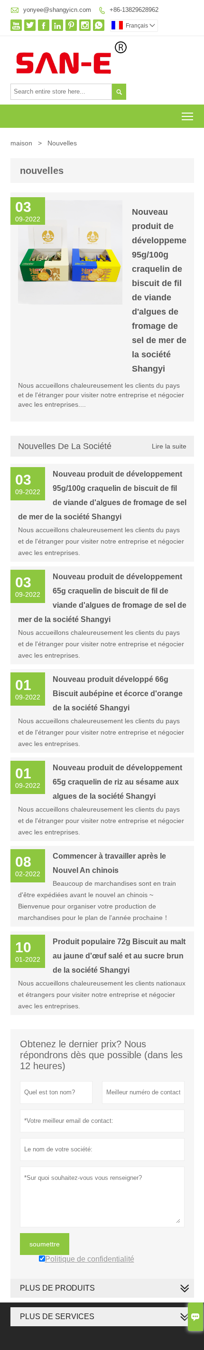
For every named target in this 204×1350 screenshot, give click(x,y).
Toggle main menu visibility (188, 116)
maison (21, 143)
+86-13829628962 (134, 9)
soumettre (44, 1244)
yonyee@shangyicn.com (57, 9)
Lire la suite (169, 446)
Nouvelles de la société (64, 446)
